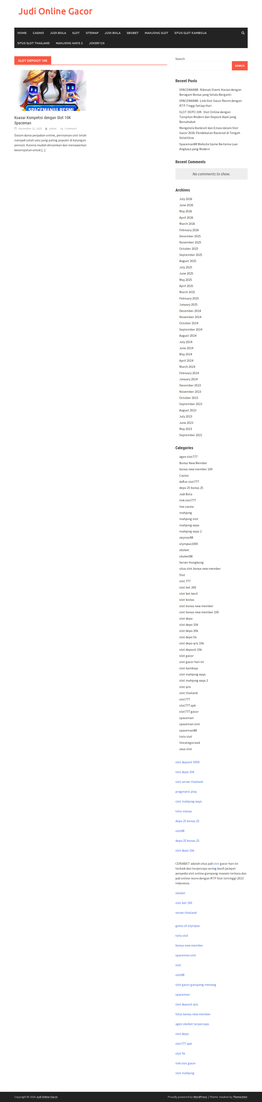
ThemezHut (240, 1097)
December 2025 (190, 236)
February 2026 (189, 230)
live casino (186, 506)
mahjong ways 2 (69, 43)
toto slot (185, 736)
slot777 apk (187, 705)
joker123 (97, 43)
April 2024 (186, 360)
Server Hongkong (191, 562)
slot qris (185, 687)
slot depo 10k (188, 624)
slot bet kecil (188, 593)
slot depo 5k (187, 637)
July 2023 (185, 416)
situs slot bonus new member (200, 568)
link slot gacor (185, 1063)
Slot (76, 33)
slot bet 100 (183, 903)
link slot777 (187, 500)
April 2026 (186, 217)
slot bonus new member (196, 606)
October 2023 (188, 398)
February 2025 (189, 298)
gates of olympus (187, 926)
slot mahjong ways (192, 674)
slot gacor (186, 656)
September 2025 (190, 255)
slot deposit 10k (190, 649)
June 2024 (186, 348)
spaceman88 (188, 730)
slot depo (186, 618)
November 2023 (190, 391)
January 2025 (188, 304)
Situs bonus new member (193, 1014)
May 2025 (185, 280)
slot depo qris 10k (191, 643)
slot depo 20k (188, 631)
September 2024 (190, 329)
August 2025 (187, 261)
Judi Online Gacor (55, 11)
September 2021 (190, 435)
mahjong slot (188, 519)
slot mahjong (184, 1073)
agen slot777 (188, 457)
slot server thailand (189, 782)
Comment (71, 128)
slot (216, 863)
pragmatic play (186, 791)
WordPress (200, 1097)
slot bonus (186, 600)
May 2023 (185, 429)
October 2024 (188, 323)
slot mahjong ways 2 (193, 680)
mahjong (185, 513)
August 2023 (187, 410)
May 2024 (185, 354)
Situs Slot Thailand (33, 43)
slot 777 (185, 581)
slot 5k (180, 1053)
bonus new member (189, 945)
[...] (43, 150)
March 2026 (187, 224)
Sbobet (133, 33)
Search (180, 59)
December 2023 (190, 385)
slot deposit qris (186, 1004)
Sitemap (92, 33)
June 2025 (186, 273)
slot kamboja (188, 668)
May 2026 (185, 211)
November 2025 (190, 242)
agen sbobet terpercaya (192, 1024)
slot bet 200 (187, 587)
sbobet (184, 550)
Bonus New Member (193, 463)
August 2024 (187, 335)
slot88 (179, 831)
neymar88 (186, 537)
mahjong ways (189, 525)
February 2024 (189, 373)
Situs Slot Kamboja (190, 33)
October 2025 (188, 249)
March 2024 (187, 367)
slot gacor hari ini (191, 662)
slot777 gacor (189, 711)
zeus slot (185, 749)
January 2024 (188, 379)
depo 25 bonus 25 (191, 488)
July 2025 (185, 267)
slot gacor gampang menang (195, 985)
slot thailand (188, 693)
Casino (38, 33)
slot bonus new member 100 (199, 612)
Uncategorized (189, 743)
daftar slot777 (189, 482)
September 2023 (190, 404)
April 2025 (186, 286)
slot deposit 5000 (187, 762)
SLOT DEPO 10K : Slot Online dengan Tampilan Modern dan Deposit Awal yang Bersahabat (207, 117)
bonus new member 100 (195, 469)
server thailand (185, 913)
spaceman (186, 718)
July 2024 (185, 342)
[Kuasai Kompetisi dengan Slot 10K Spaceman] (50, 90)
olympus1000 (188, 544)
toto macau (183, 811)
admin (52, 128)
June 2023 (186, 423)
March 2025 (187, 292)
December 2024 (190, 311)
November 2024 (190, 317)
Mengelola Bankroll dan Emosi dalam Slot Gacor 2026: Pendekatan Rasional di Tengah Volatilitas (209, 133)
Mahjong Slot (156, 33)
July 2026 (185, 199)
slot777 (184, 699)
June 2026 (186, 205)
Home (22, 33)
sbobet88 (186, 556)
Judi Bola (58, 33)
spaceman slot (189, 724)
